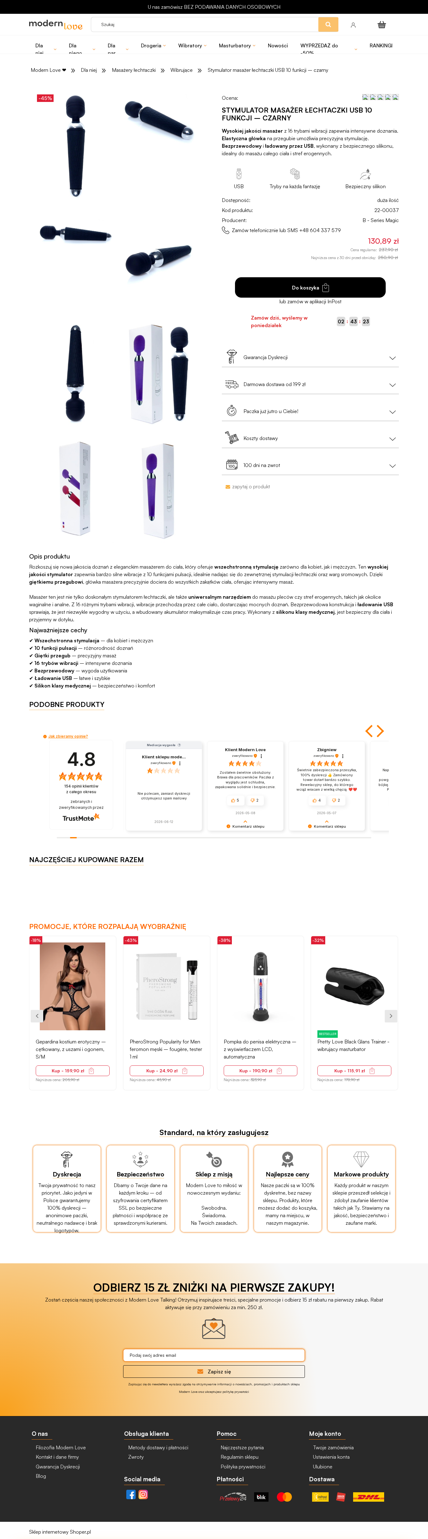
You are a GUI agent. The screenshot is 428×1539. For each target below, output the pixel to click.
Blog (40, 1476)
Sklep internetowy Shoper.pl (60, 1532)
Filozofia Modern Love (60, 1447)
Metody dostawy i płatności (157, 1447)
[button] (369, 731)
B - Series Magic (381, 220)
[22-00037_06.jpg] (75, 489)
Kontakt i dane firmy (56, 1457)
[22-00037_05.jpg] (75, 375)
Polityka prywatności (242, 1466)
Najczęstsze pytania (241, 1447)
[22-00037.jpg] (158, 375)
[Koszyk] (383, 24)
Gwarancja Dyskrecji (57, 1466)
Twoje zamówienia (333, 1447)
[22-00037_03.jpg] (75, 234)
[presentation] (37, 1016)
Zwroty (135, 1457)
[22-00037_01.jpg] (75, 147)
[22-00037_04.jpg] (158, 261)
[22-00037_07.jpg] (158, 489)
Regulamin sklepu (238, 1457)
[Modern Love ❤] (57, 24)
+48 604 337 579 (320, 230)
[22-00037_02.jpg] (158, 120)
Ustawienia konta (331, 1457)
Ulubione (322, 1466)
